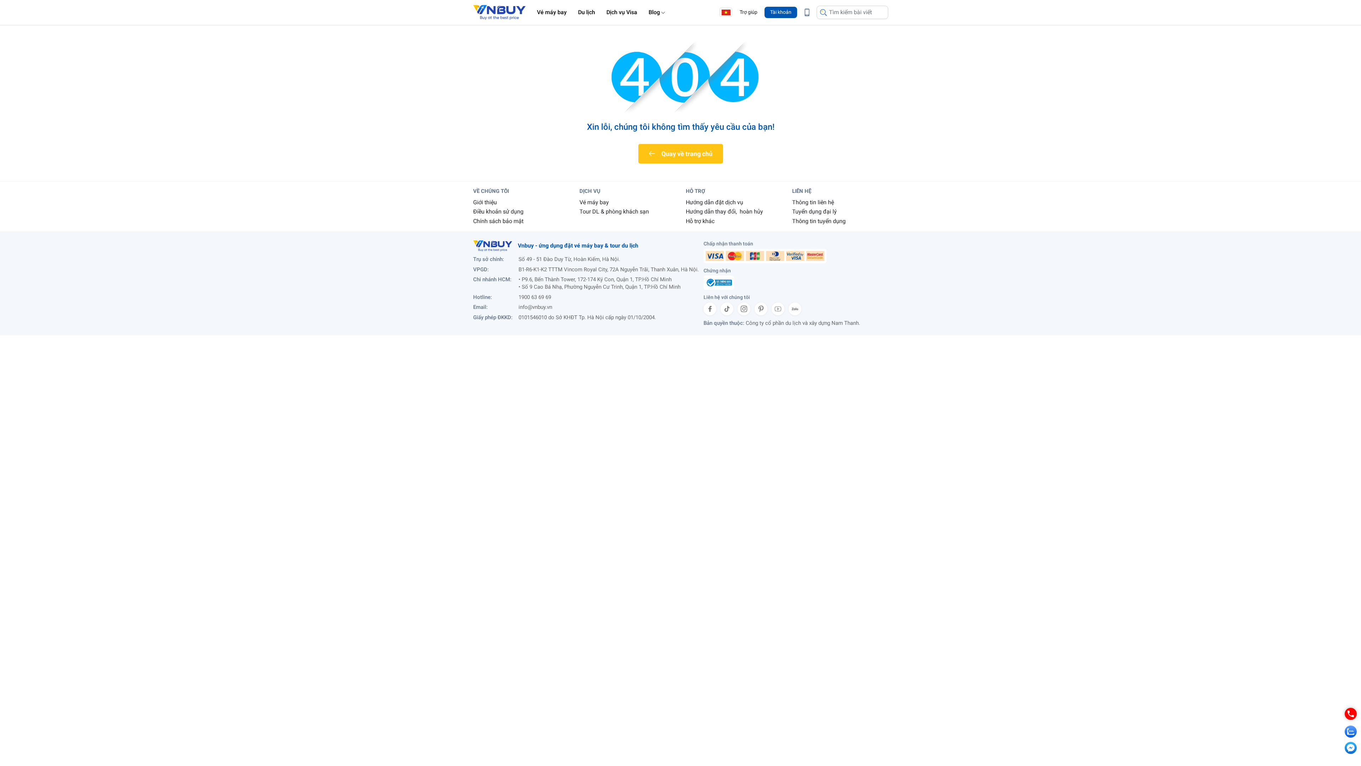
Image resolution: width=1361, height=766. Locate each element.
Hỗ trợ (695, 191)
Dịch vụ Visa (621, 12)
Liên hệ (801, 191)
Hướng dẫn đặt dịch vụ (714, 202)
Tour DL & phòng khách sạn (614, 211)
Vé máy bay (552, 12)
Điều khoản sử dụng (498, 211)
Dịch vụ (589, 191)
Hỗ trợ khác (700, 221)
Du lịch (586, 12)
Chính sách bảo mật (498, 221)
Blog (654, 12)
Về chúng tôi (491, 191)
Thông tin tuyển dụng (819, 221)
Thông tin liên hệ (813, 202)
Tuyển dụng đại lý (814, 211)
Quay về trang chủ (686, 153)
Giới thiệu (485, 202)
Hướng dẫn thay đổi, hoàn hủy (724, 211)
